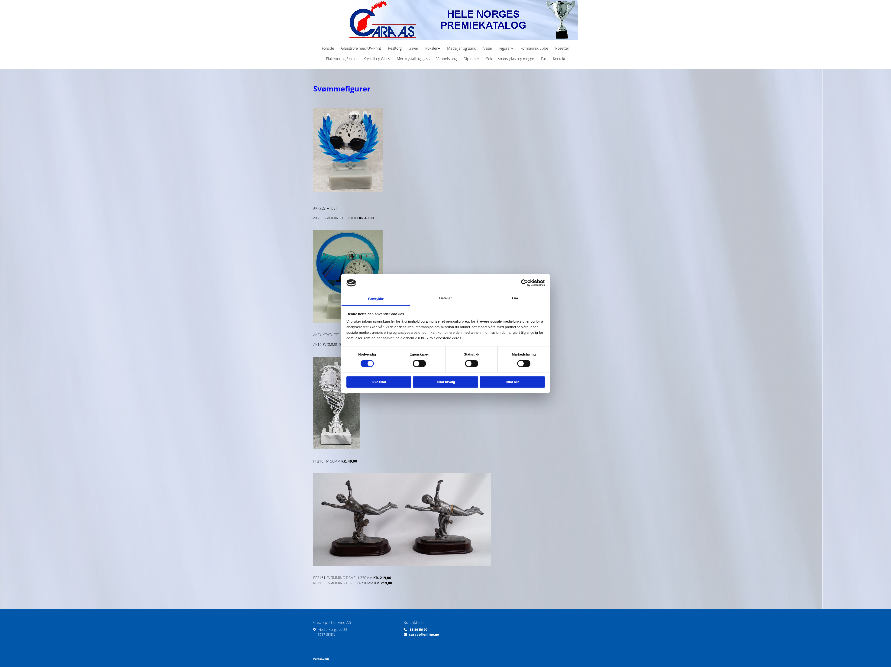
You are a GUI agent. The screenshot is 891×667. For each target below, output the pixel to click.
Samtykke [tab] (376, 299)
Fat (543, 58)
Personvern (321, 659)
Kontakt (559, 58)
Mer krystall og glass (413, 58)
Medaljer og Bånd (461, 48)
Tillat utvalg (445, 382)
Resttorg (395, 48)
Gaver (413, 48)
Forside (328, 48)
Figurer (505, 48)
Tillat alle (512, 382)
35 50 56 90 (418, 629)
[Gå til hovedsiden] (445, 20)
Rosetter (562, 48)
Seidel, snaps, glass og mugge (510, 58)
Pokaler (431, 48)
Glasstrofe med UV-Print (361, 48)
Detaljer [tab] (445, 298)
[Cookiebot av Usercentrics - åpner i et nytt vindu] (524, 282)
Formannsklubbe (534, 48)
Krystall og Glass (377, 58)
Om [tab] (515, 298)
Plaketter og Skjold (341, 58)
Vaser (487, 48)
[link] (433, 48)
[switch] (419, 363)
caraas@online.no (424, 634)
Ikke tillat (379, 382)
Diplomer (471, 58)
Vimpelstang (446, 58)
